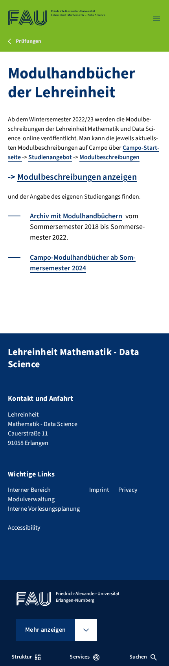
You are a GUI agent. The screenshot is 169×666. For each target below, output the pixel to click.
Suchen (138, 657)
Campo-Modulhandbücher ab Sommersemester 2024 (83, 263)
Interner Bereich (29, 490)
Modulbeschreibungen (109, 157)
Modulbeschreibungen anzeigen (77, 177)
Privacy (127, 490)
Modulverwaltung (31, 499)
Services (80, 657)
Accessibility (24, 527)
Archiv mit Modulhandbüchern (76, 216)
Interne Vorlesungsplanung (44, 508)
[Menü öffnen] (156, 19)
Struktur (21, 657)
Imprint (99, 490)
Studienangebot (50, 157)
